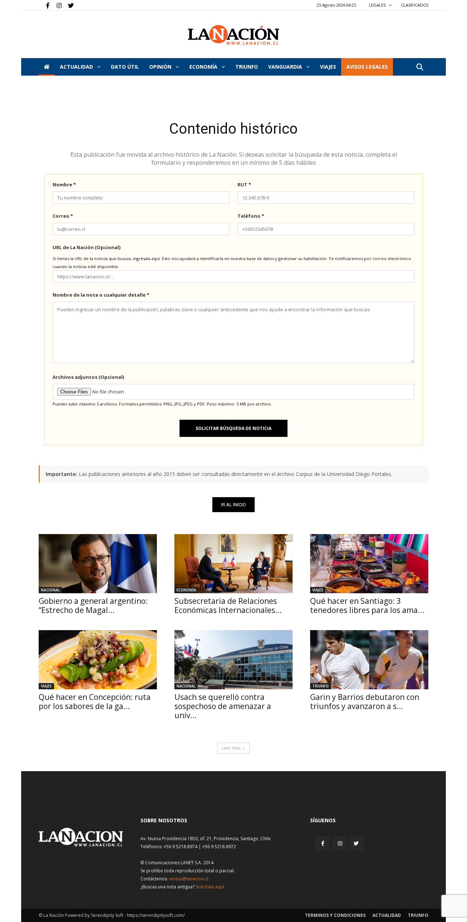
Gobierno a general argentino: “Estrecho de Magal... (93, 605)
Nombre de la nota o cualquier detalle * (101, 295)
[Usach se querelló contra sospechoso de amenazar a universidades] (233, 659)
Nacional (50, 590)
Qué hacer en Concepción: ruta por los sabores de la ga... (95, 701)
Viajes (317, 590)
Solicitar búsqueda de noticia (233, 428)
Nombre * (64, 184)
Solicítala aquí (210, 887)
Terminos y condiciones (335, 915)
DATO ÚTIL (125, 66)
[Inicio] (47, 67)
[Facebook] (44, 5)
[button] (419, 67)
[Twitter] (68, 5)
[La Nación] (233, 35)
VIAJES (328, 66)
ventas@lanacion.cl (188, 879)
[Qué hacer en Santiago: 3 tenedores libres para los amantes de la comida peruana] (369, 563)
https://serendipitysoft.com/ (156, 915)
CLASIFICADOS (414, 5)
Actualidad (77, 66)
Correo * (63, 216)
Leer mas (230, 748)
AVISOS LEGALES (367, 66)
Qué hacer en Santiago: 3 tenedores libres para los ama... (367, 605)
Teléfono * (251, 216)
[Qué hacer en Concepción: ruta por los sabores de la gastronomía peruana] (98, 659)
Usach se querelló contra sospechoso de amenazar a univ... (222, 706)
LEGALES (378, 5)
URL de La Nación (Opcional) (86, 247)
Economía (204, 66)
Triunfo (246, 66)
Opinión (161, 66)
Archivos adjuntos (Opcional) (88, 377)
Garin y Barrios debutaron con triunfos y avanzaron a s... (364, 701)
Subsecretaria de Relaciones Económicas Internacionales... (228, 605)
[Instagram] (56, 5)
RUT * (244, 184)
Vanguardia (286, 66)
